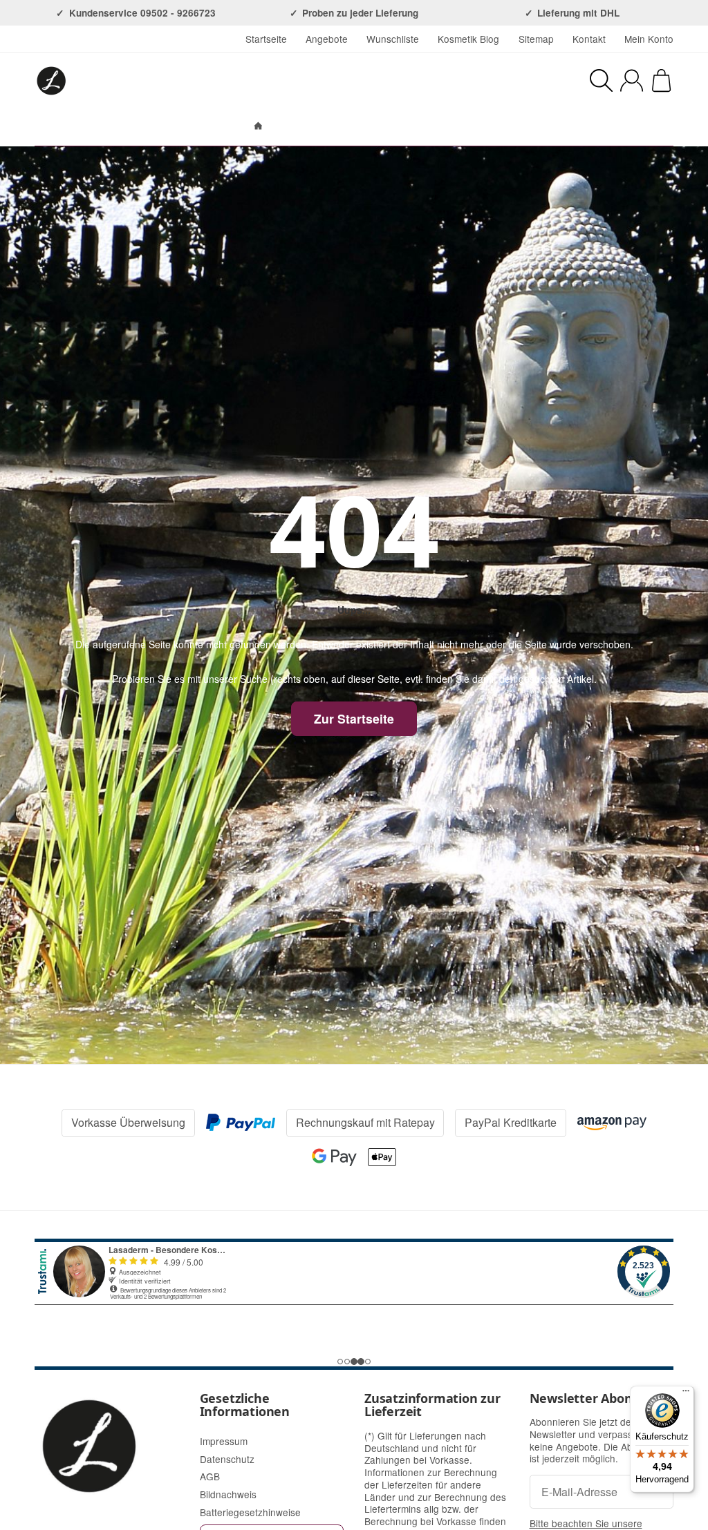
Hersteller (420, 127)
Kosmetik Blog (468, 39)
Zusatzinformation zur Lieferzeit (432, 1406)
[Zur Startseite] (178, 80)
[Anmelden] (632, 80)
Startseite (266, 39)
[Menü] (686, 1394)
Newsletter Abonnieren (601, 1399)
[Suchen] (601, 80)
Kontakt (589, 39)
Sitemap (536, 39)
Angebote (327, 39)
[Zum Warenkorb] (661, 80)
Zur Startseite (354, 718)
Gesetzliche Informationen (245, 1406)
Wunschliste (392, 39)
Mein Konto (648, 39)
